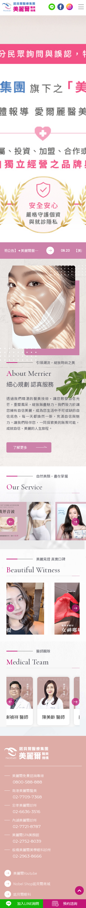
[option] (43, 128)
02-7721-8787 (27, 826)
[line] (51, 7)
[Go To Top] (79, 890)
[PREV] (10, 522)
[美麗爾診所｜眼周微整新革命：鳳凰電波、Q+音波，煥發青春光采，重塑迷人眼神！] (18, 7)
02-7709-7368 (27, 796)
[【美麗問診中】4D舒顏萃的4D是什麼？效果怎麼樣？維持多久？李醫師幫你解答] (43, 250)
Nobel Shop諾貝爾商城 (31, 883)
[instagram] (69, 7)
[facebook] (60, 7)
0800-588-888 (27, 782)
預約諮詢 (70, 903)
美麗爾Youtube (25, 873)
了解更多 (20, 447)
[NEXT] (75, 522)
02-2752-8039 (27, 841)
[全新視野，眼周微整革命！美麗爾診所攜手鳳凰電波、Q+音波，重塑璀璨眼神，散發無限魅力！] (26, 753)
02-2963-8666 (27, 856)
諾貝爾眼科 (22, 894)
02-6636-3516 (26, 811)
